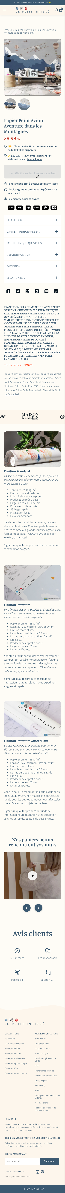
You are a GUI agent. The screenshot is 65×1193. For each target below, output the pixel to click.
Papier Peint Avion (13, 373)
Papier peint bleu (31, 373)
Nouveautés (10, 1038)
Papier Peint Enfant (21, 377)
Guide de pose (41, 1080)
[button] (27, 908)
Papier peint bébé (12, 1048)
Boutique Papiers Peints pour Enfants (47, 1096)
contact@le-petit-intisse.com (17, 1176)
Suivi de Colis (41, 1038)
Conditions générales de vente (45, 1059)
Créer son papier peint (14, 1043)
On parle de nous (42, 1048)
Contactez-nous (42, 1043)
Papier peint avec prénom (16, 1073)
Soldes (38, 1090)
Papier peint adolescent (15, 1058)
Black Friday (40, 1085)
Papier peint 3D (11, 1068)
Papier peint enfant (13, 1053)
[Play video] (32, 875)
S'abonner (49, 1161)
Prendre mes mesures (44, 1071)
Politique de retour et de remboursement (45, 1109)
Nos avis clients (42, 1103)
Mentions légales (42, 1053)
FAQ (36, 1066)
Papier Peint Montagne (42, 377)
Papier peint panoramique (16, 1063)
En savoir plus (55, 2)
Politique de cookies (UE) (46, 1075)
